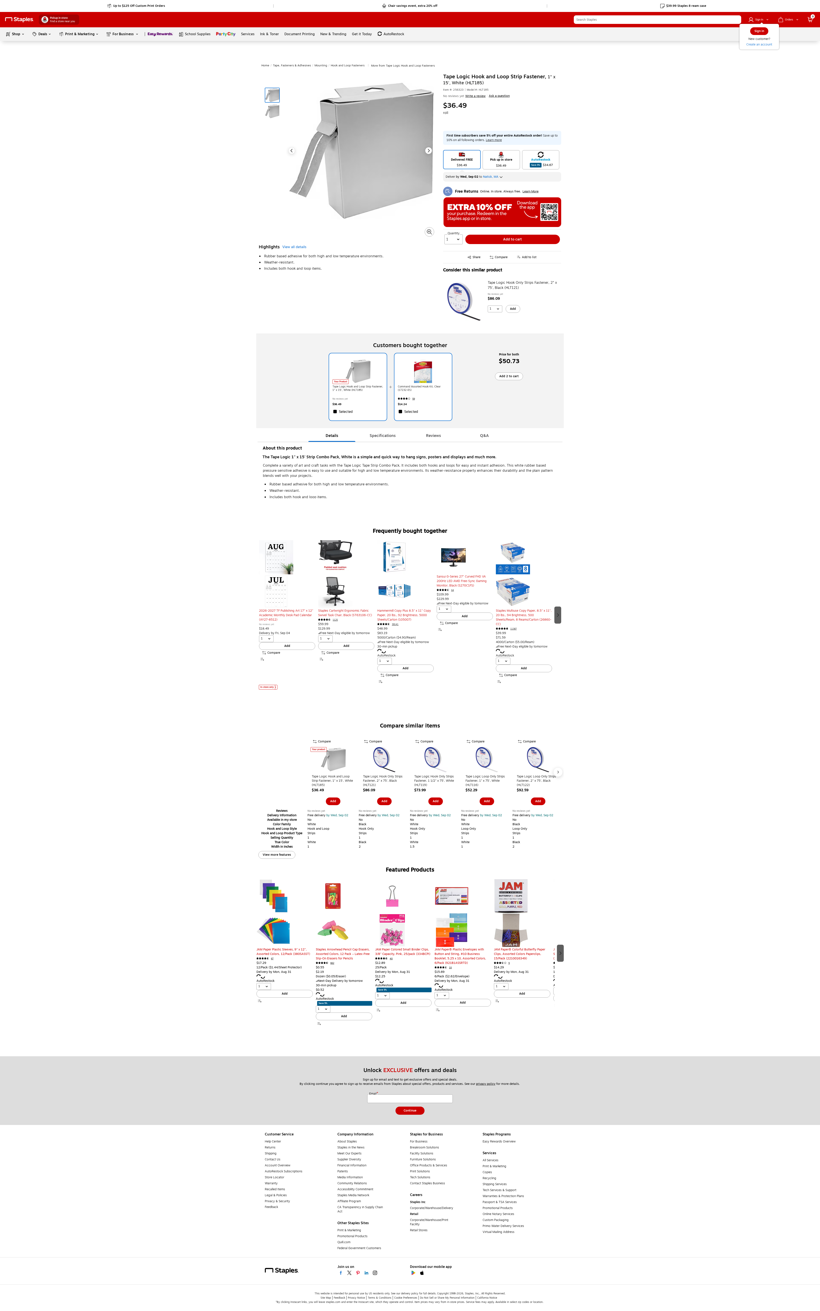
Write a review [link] (475, 96)
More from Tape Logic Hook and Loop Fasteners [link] (403, 66)
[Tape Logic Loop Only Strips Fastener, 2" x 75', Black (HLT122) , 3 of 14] (538, 760)
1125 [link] (335, 619)
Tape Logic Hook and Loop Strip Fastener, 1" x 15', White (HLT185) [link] (357, 388)
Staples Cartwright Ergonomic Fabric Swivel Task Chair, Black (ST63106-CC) (345, 612)
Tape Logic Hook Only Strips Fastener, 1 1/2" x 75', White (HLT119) (434, 780)
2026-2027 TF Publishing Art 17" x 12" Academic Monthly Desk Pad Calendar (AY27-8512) (286, 615)
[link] (136, 6)
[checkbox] (357, 412)
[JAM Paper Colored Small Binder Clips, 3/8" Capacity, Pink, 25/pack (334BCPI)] (403, 913)
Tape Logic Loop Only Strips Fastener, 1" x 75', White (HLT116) (485, 780)
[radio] (462, 159)
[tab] (331, 435)
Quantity (454, 233)
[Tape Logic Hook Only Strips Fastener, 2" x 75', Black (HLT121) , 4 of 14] (384, 760)
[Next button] (428, 150)
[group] (287, 615)
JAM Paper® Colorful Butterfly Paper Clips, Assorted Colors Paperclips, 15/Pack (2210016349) (519, 954)
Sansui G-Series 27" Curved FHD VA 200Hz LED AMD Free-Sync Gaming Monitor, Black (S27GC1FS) (462, 581)
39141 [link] (395, 624)
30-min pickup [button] (387, 646)
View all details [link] (294, 247)
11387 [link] (513, 628)
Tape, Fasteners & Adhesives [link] (292, 65)
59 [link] (413, 398)
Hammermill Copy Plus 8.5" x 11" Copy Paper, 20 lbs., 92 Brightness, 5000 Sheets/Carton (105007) (404, 615)
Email (373, 1094)
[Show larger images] (429, 232)
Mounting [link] (321, 65)
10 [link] (450, 967)
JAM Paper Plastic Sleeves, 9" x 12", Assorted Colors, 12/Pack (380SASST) (283, 951)
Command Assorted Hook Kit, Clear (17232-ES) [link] (419, 388)
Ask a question (499, 96)
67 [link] (272, 958)
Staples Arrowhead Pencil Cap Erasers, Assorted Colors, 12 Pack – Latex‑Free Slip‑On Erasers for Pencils (343, 954)
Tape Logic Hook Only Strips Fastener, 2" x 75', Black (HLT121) (522, 285)
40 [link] (391, 958)
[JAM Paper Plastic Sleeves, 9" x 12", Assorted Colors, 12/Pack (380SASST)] (284, 913)
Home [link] (265, 65)
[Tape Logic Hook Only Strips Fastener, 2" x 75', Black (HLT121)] (464, 301)
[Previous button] (291, 150)
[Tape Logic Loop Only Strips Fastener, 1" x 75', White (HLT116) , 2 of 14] (487, 760)
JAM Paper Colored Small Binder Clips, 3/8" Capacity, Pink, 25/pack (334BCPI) (402, 951)
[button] (737, 20)
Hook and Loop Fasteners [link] (348, 65)
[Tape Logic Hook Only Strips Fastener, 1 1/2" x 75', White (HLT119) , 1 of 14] (435, 760)
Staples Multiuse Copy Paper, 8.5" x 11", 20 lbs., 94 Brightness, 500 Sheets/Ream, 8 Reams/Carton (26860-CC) (524, 617)
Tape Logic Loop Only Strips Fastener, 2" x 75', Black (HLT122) (536, 780)
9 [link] (509, 963)
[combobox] (657, 19)
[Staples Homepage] (19, 19)
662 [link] (332, 963)
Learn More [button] (531, 191)
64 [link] (452, 590)
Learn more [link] (494, 140)
